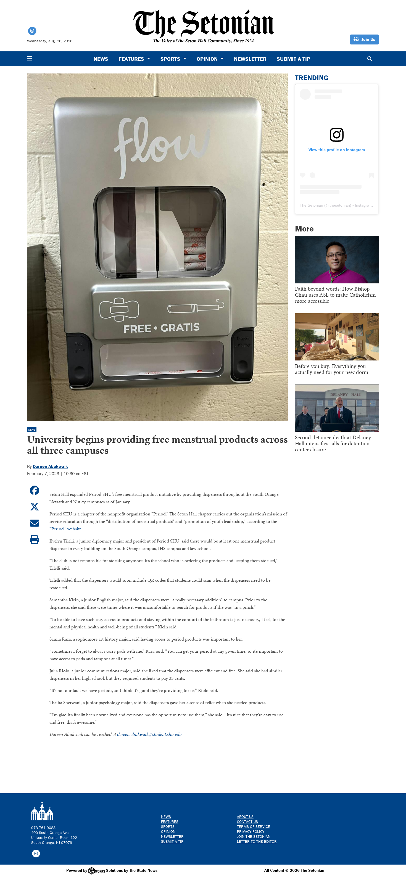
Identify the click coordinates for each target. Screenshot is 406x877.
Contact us (247, 821)
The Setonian (311, 205)
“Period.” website (65, 528)
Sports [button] (171, 58)
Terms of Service (253, 826)
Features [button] (132, 58)
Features (169, 821)
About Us (245, 816)
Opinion (168, 831)
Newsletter (250, 58)
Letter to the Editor (257, 841)
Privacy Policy (250, 831)
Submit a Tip (293, 58)
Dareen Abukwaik (50, 466)
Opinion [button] (208, 58)
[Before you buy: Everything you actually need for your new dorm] (337, 336)
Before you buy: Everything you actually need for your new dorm (331, 369)
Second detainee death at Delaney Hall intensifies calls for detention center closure (333, 443)
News (101, 58)
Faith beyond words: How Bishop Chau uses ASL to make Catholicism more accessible (335, 295)
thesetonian (339, 205)
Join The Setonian (253, 836)
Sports (168, 826)
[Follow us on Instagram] (36, 853)
